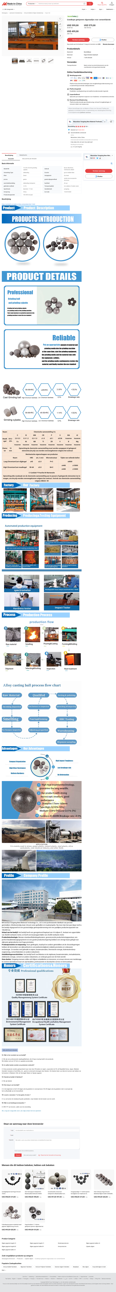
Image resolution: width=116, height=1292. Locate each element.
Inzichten (91, 1276)
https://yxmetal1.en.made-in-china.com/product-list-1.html (18, 204)
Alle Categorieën (8, 9)
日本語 (76, 1278)
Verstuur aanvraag (78, 40)
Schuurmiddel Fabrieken (10, 1267)
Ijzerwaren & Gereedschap (16, 13)
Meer (3, 1270)
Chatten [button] (104, 40)
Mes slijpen (86, 1267)
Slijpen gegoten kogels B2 (9, 1246)
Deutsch (53, 1278)
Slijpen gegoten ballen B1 (37, 1246)
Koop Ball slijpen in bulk (99, 1267)
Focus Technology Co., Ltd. (55, 1282)
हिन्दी (80, 1278)
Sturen (18, 1155)
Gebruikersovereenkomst (42, 1276)
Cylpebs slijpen (90, 1246)
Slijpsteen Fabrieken (26, 1267)
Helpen (93, 9)
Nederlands (59, 1278)
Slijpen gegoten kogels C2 (9, 1243)
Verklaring (31, 1276)
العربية (65, 1278)
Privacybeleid (53, 1276)
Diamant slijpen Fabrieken (62, 1267)
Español (19, 1278)
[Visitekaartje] (111, 163)
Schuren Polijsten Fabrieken (43, 1267)
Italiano (47, 1278)
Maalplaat (76, 1267)
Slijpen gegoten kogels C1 (37, 1243)
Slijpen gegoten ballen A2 (93, 1243)
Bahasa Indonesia (106, 1278)
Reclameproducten (63, 1243)
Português (25, 1278)
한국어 (70, 1278)
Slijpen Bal (47, 13)
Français (32, 1278)
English (14, 1278)
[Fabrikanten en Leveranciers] (12, 4)
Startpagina (5, 13)
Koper (83, 9)
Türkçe (91, 1278)
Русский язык (40, 1278)
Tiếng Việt (97, 1278)
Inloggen (111, 5)
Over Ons (25, 1276)
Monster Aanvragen (108, 44)
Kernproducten (62, 1246)
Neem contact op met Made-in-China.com (68, 1276)
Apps (100, 9)
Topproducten (83, 1276)
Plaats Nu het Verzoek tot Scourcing (49, 1155)
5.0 (91, 158)
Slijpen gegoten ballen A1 (9, 1250)
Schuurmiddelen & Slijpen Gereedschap (33, 13)
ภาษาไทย (85, 1278)
